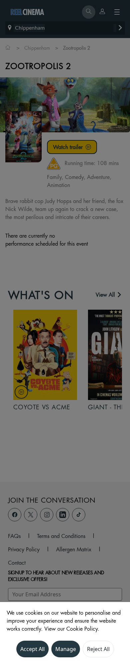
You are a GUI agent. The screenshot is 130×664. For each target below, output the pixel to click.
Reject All (98, 649)
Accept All (32, 649)
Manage (65, 649)
